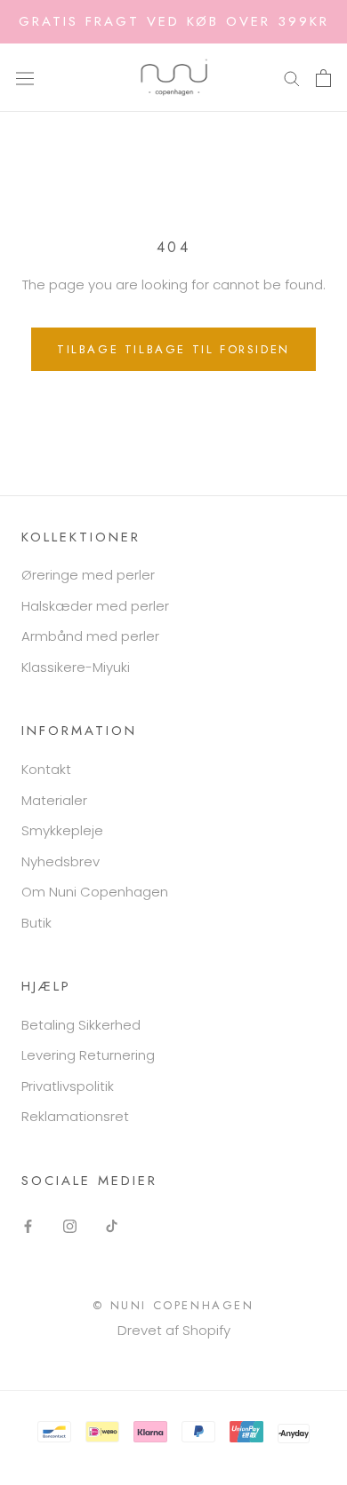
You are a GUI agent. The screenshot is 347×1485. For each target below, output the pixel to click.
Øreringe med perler (88, 574)
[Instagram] (70, 1226)
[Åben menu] (25, 77)
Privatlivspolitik (67, 1086)
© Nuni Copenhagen (173, 1305)
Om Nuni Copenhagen (94, 891)
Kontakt (46, 769)
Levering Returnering (88, 1055)
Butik (36, 922)
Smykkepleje (62, 830)
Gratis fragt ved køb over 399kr (174, 21)
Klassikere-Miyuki (75, 667)
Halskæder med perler (95, 605)
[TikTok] (111, 1226)
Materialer (54, 800)
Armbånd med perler (90, 636)
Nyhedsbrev (60, 861)
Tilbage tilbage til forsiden (173, 349)
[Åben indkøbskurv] (323, 78)
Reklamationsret (75, 1116)
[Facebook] (28, 1226)
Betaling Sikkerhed (81, 1024)
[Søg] (292, 77)
